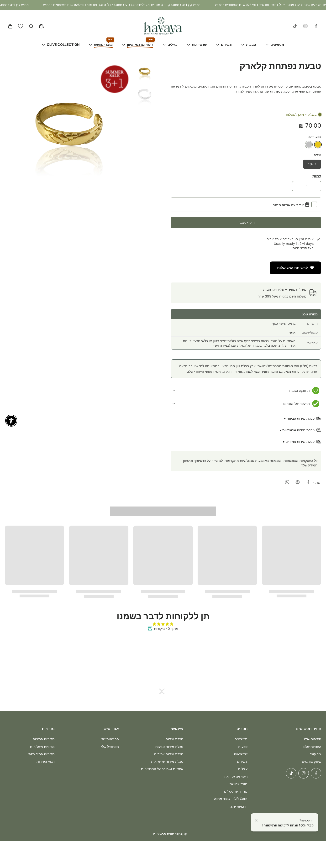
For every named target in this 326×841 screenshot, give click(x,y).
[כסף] (308, 144)
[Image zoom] (68, 124)
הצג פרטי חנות (303, 248)
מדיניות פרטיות (44, 739)
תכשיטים (241, 739)
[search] (31, 26)
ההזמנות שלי (109, 739)
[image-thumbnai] (144, 71)
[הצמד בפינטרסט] (297, 482)
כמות (316, 176)
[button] (246, 222)
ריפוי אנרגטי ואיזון (234, 776)
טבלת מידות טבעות (169, 747)
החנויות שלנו (312, 747)
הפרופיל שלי (110, 747)
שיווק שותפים (311, 761)
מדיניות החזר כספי (41, 754)
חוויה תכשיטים (163, 834)
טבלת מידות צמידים (168, 754)
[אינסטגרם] (305, 26)
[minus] (316, 186)
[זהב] (318, 144)
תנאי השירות (46, 761)
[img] (163, 624)
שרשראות (240, 754)
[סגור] (256, 820)
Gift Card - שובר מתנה (230, 799)
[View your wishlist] (20, 26)
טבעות (242, 747)
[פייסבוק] (316, 26)
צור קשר (315, 754)
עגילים (242, 769)
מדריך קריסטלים (235, 791)
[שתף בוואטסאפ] (287, 482)
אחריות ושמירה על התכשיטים (162, 769)
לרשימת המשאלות (292, 268)
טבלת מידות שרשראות (167, 761)
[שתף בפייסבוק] (308, 482)
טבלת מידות (174, 739)
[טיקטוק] (295, 26)
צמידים (242, 761)
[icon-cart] (10, 26)
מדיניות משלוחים (42, 747)
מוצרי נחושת (238, 784)
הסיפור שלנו (312, 739)
